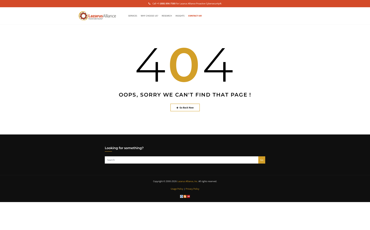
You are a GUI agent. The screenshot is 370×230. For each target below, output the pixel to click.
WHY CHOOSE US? (149, 15)
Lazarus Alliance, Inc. (187, 181)
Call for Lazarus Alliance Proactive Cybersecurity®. (187, 3)
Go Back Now (187, 107)
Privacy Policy (192, 188)
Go (261, 160)
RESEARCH (167, 15)
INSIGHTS (180, 15)
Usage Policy (177, 188)
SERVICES (132, 15)
